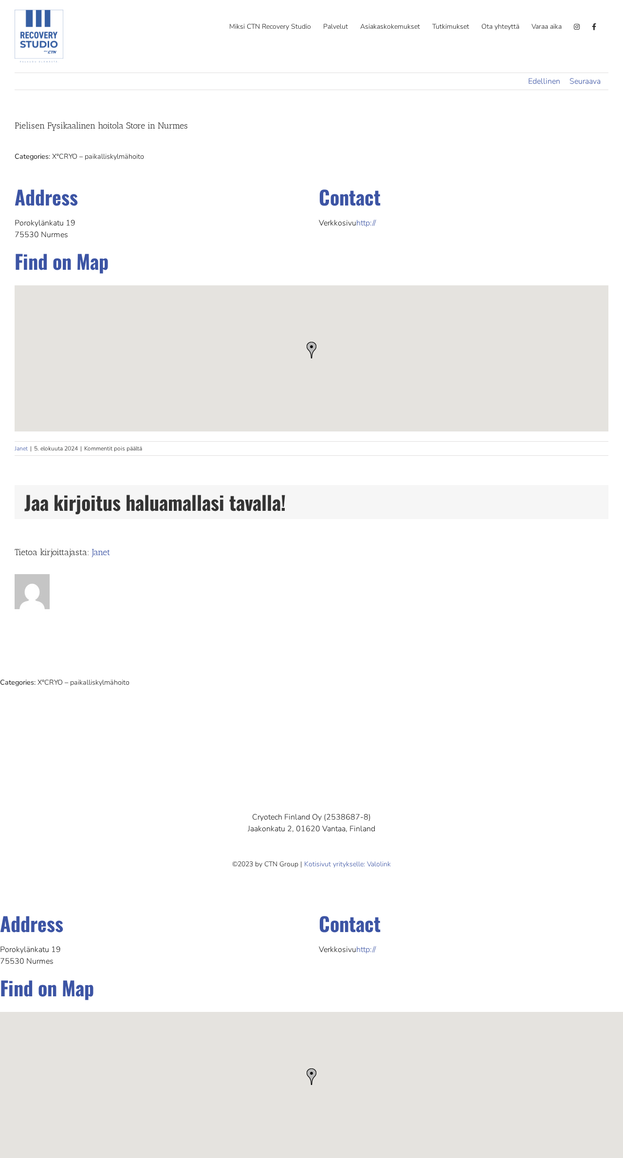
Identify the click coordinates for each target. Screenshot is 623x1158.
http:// (366, 223)
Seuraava (585, 81)
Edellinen (544, 81)
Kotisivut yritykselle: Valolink (347, 864)
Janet (21, 448)
